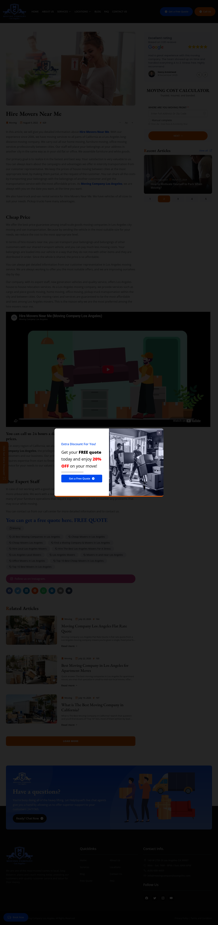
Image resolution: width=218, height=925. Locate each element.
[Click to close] (159, 432)
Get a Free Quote (79, 478)
